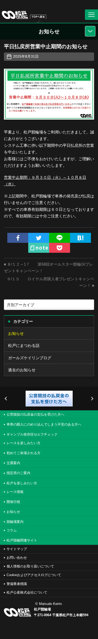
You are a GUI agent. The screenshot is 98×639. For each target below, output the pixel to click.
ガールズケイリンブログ (29, 358)
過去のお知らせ (22, 370)
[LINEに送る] (59, 238)
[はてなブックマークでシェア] (80, 238)
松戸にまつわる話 (23, 345)
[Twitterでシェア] (38, 238)
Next (91, 398)
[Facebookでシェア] (17, 238)
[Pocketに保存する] (59, 248)
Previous (6, 398)
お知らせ (16, 333)
